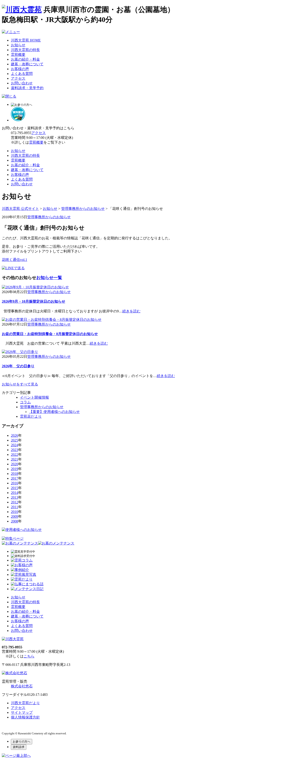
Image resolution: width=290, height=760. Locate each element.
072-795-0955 (21, 133)
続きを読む (131, 311)
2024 (14, 445)
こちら (29, 656)
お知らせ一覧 (49, 277)
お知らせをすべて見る (20, 384)
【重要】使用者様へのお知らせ (54, 412)
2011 (14, 507)
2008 (14, 521)
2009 (14, 516)
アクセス (18, 78)
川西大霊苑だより (25, 703)
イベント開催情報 (34, 397)
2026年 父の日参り (18, 366)
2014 (14, 493)
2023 (14, 450)
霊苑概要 (18, 54)
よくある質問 (22, 74)
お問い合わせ (22, 83)
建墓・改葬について (27, 64)
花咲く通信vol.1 (14, 260)
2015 (14, 488)
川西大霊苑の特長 (25, 50)
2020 (14, 464)
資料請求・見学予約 (27, 88)
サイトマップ (22, 712)
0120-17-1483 (37, 694)
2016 (14, 483)
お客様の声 (20, 69)
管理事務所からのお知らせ (49, 217)
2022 (14, 454)
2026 (14, 435)
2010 (14, 512)
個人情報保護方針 (25, 717)
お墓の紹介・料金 (25, 59)
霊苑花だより (31, 416)
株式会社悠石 (22, 686)
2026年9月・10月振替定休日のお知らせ (33, 301)
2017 (14, 478)
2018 (14, 474)
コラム (25, 402)
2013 (14, 497)
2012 (14, 502)
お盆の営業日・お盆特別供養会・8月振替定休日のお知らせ (50, 334)
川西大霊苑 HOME (26, 40)
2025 (14, 440)
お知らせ (18, 45)
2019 (14, 469)
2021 (14, 459)
